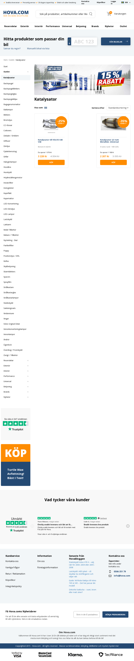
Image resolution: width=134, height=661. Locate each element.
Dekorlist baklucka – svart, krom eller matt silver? (82, 590)
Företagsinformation (47, 567)
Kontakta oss (11, 561)
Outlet (11, 60)
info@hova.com (122, 575)
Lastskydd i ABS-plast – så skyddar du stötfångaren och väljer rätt (81, 574)
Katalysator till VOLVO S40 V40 (50, 141)
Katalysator (20, 60)
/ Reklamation (18, 573)
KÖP (51, 162)
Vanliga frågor (12, 567)
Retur (8, 573)
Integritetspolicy (13, 586)
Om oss (41, 561)
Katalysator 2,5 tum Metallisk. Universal (109, 141)
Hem (6, 60)
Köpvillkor (10, 580)
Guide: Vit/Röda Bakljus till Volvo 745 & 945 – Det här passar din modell (82, 583)
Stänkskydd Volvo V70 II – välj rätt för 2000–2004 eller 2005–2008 (82, 565)
